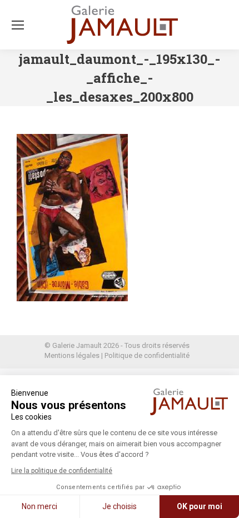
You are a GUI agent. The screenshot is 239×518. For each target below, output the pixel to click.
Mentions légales (71, 355)
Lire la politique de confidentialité (61, 471)
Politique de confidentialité (147, 355)
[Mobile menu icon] (17, 25)
